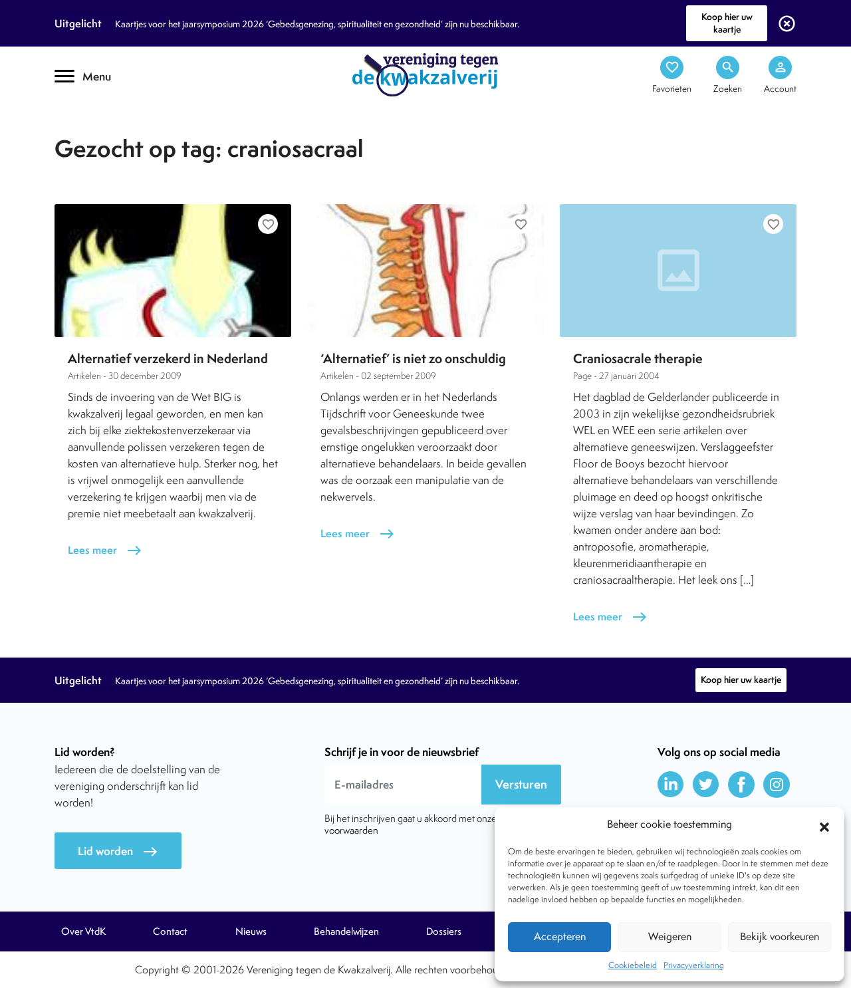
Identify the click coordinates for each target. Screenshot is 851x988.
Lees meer (105, 550)
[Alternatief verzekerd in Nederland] (173, 270)
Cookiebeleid (632, 965)
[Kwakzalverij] (425, 74)
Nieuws (251, 931)
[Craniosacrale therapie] (678, 270)
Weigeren (669, 936)
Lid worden (118, 851)
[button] (824, 825)
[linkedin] (671, 784)
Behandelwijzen (346, 931)
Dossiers (443, 931)
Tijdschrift (99, 117)
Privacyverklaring (694, 965)
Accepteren (560, 936)
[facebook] (741, 784)
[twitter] (706, 784)
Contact (170, 931)
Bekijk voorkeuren (779, 936)
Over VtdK (83, 931)
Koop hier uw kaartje (727, 23)
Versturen (521, 784)
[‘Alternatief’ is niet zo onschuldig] (425, 270)
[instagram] (776, 784)
